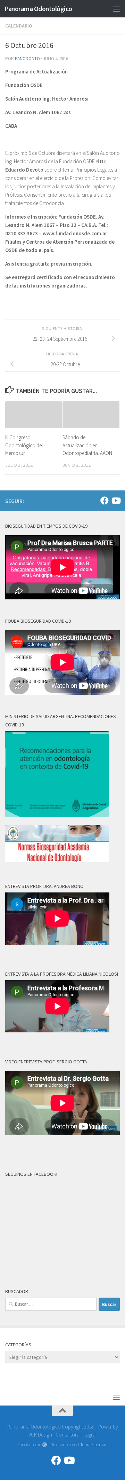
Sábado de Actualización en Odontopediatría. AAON (87, 445)
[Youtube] (115, 500)
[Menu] (116, 8)
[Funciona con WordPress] (44, 1444)
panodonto (27, 59)
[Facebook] (104, 500)
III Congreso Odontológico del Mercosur (24, 445)
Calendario (18, 26)
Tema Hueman (94, 1445)
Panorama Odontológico (38, 9)
